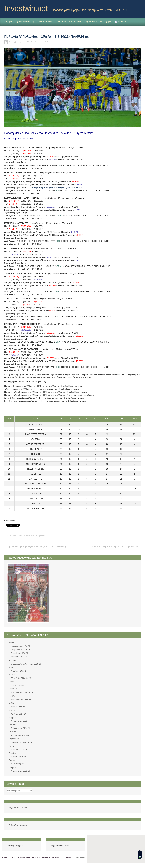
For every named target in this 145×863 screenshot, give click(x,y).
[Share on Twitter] (117, 535)
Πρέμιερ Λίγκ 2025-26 (20, 646)
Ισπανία (12, 710)
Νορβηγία (13, 717)
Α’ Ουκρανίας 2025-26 (20, 771)
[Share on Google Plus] (126, 535)
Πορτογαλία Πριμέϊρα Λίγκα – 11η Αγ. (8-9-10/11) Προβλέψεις (36, 546)
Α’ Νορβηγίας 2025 (19, 721)
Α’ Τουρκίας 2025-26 (20, 764)
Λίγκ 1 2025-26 (17, 685)
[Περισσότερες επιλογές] (139, 535)
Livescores (61, 21)
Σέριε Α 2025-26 (18, 706)
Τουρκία (12, 760)
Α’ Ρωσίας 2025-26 (19, 749)
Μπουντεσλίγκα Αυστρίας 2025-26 (26, 664)
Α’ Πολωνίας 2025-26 (20, 735)
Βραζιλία (12, 674)
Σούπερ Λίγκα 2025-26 (21, 699)
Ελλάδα (12, 696)
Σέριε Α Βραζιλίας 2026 (21, 678)
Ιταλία (11, 703)
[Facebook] (138, 7)
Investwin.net (26, 8)
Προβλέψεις (41, 535)
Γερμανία (13, 689)
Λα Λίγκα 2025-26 (18, 714)
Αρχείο (108, 21)
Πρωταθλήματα (44, 21)
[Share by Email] (134, 535)
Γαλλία (11, 682)
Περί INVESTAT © (93, 21)
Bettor (47, 42)
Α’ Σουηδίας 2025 (18, 756)
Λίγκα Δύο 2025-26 (19, 656)
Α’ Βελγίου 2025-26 (19, 671)
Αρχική (9, 21)
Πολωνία (30, 535)
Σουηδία (12, 753)
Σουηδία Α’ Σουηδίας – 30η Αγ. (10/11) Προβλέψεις (114, 546)
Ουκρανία (13, 767)
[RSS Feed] (134, 7)
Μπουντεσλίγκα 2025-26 (22, 692)
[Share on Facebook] (121, 535)
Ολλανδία (13, 724)
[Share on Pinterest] (130, 535)
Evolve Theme (79, 857)
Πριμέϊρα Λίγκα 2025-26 (21, 742)
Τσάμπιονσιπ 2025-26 (20, 649)
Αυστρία (12, 660)
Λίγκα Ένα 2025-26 (19, 653)
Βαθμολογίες (75, 21)
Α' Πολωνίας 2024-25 (16, 535)
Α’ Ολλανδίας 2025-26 (20, 728)
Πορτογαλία (14, 739)
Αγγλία (11, 642)
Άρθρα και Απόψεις (25, 21)
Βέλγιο (11, 667)
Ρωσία (11, 746)
